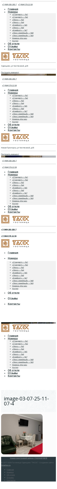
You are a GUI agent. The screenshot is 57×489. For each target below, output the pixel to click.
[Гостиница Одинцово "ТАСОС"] (15, 59)
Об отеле (11, 475)
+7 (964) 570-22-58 (25, 4)
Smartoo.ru (6, 465)
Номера (10, 472)
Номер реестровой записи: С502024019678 (28, 458)
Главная (10, 469)
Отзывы (10, 477)
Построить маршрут (10, 72)
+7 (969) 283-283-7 (9, 4)
